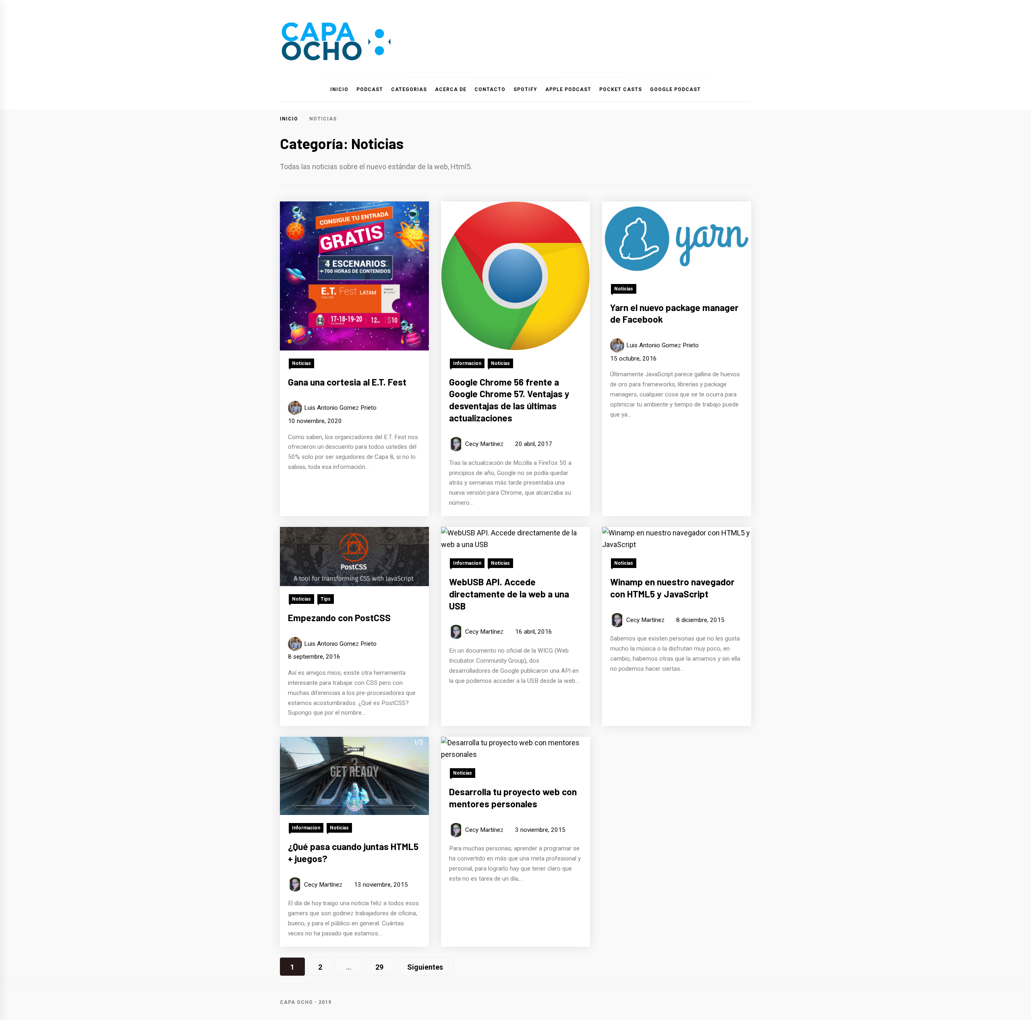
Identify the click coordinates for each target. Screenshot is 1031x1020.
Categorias (409, 89)
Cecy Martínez (484, 444)
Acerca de (450, 89)
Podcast (369, 89)
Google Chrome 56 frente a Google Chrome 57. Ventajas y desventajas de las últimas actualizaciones (509, 399)
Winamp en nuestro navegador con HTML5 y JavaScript (672, 587)
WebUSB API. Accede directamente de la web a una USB (509, 594)
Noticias (301, 363)
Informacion (467, 363)
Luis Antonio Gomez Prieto (340, 407)
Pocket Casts (620, 89)
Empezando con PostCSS (339, 617)
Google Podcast (675, 89)
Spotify (525, 89)
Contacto (489, 89)
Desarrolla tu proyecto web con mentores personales (513, 797)
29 (379, 967)
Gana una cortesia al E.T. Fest (347, 382)
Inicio (339, 89)
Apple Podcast (568, 89)
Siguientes (425, 967)
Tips (326, 599)
